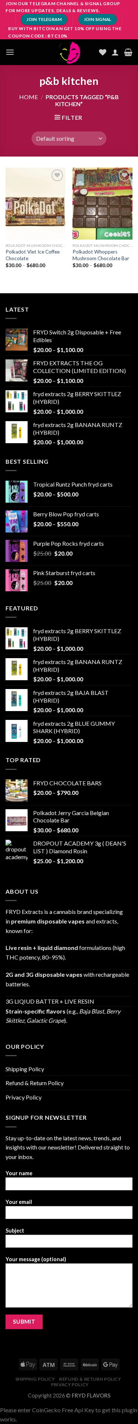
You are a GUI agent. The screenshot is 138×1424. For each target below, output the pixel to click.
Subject (15, 1230)
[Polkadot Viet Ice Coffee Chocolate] (36, 203)
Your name (19, 1173)
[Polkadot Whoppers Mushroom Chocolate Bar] (102, 203)
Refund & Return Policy (35, 1082)
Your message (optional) (36, 1259)
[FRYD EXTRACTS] (69, 52)
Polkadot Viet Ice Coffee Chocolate (33, 255)
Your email (19, 1202)
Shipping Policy (25, 1068)
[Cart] (128, 52)
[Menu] (10, 52)
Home (28, 96)
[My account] (115, 52)
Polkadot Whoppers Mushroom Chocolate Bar (100, 255)
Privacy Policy (24, 1097)
